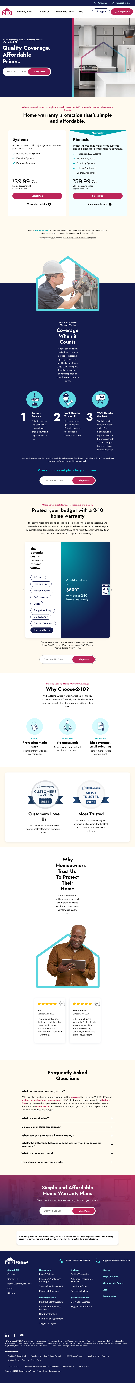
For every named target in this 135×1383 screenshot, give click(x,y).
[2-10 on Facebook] (14, 1335)
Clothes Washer (43, 623)
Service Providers (80, 1297)
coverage (75, 1097)
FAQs (10, 1288)
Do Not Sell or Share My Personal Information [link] (42, 1366)
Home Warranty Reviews (19, 1283)
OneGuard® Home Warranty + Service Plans (24, 1360)
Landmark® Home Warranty (98, 1356)
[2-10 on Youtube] (21, 1335)
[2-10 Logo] (7, 13)
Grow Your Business (80, 1302)
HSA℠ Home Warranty (74, 1356)
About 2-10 (13, 1270)
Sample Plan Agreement (51, 1286)
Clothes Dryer (42, 630)
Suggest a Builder (79, 1291)
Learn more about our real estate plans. (79, 238)
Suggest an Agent (48, 1323)
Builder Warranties (80, 1274)
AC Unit (38, 577)
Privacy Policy (68, 1366)
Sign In (103, 11)
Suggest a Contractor (81, 1306)
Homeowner (45, 1270)
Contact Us (102, 3)
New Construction (48, 1314)
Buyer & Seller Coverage (51, 1302)
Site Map (11, 1293)
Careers (11, 1274)
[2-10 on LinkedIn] (7, 1335)
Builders (75, 1270)
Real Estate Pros (47, 1297)
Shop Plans (124, 11)
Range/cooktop (42, 610)
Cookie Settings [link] (14, 1366)
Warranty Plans (24, 11)
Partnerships (109, 1296)
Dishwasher (41, 617)
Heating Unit (41, 584)
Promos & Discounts (49, 1291)
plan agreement (42, 230)
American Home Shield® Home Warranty (46, 1356)
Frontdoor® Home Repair (17, 1356)
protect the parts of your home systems (41, 1100)
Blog (81, 11)
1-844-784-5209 (121, 1260)
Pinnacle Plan (43, 1106)
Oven (37, 603)
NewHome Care (78, 1286)
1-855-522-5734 (81, 1260)
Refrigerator (41, 597)
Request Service (123, 3)
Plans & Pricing (46, 1274)
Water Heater (42, 590)
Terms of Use (83, 1366)
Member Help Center (64, 11)
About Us (44, 11)
